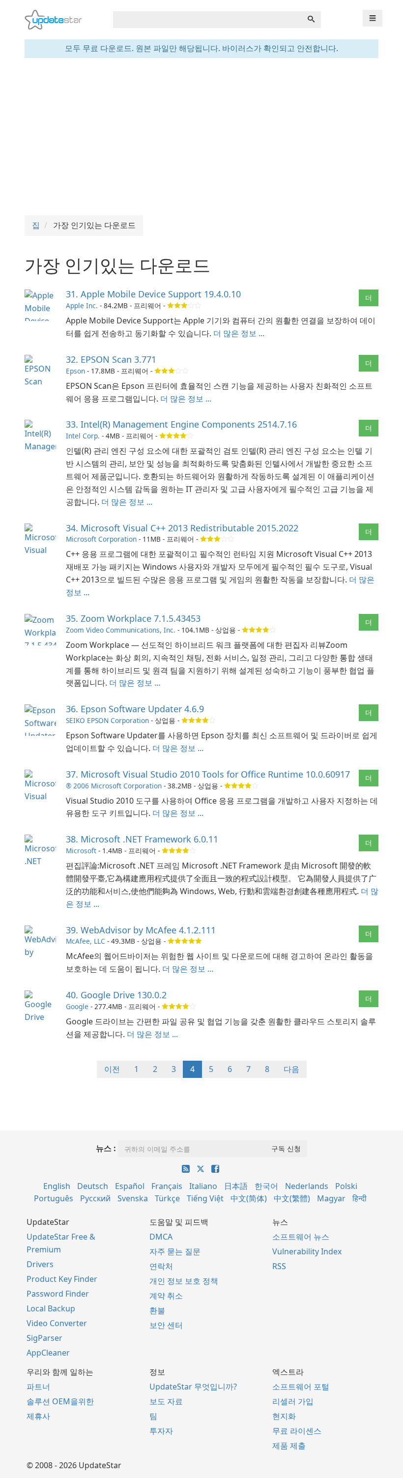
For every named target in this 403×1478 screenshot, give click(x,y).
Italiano (203, 1186)
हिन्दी (359, 1198)
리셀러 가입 (293, 1401)
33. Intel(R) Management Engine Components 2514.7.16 (181, 424)
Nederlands (306, 1186)
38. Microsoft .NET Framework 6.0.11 (142, 839)
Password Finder (58, 1293)
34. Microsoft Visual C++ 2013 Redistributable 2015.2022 (182, 528)
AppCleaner (48, 1352)
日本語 (236, 1186)
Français (166, 1186)
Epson (75, 371)
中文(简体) (248, 1198)
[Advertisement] (201, 136)
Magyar (331, 1198)
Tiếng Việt (205, 1198)
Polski (346, 1186)
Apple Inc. (82, 305)
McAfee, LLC (85, 941)
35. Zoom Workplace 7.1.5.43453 (133, 618)
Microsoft (81, 850)
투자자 (161, 1430)
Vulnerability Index (307, 1251)
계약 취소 (166, 1295)
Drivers (40, 1264)
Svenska (132, 1198)
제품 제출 (289, 1445)
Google (77, 1006)
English (56, 1186)
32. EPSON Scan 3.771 (111, 359)
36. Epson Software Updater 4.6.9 (135, 709)
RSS (279, 1266)
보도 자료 (166, 1401)
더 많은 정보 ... (238, 333)
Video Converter (57, 1323)
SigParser (44, 1338)
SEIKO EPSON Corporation (107, 720)
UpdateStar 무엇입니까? (193, 1386)
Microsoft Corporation (101, 539)
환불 (157, 1310)
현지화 (284, 1416)
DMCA (161, 1236)
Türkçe (167, 1198)
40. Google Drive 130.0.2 (116, 995)
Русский (95, 1198)
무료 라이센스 (296, 1430)
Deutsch (92, 1186)
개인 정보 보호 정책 (183, 1280)
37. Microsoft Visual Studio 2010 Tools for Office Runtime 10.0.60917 (208, 774)
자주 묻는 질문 (175, 1251)
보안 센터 (166, 1325)
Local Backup (51, 1308)
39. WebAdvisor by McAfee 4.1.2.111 (141, 930)
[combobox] (207, 19)
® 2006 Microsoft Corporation (114, 785)
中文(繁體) (292, 1198)
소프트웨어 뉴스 (300, 1236)
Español (129, 1186)
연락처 (161, 1266)
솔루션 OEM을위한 (60, 1401)
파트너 (38, 1386)
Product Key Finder (62, 1279)
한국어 (266, 1186)
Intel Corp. (83, 435)
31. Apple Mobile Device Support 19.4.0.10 (153, 294)
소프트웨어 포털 (300, 1386)
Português (53, 1198)
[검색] (311, 19)
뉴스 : (106, 1148)
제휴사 (38, 1416)
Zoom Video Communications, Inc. (120, 630)
